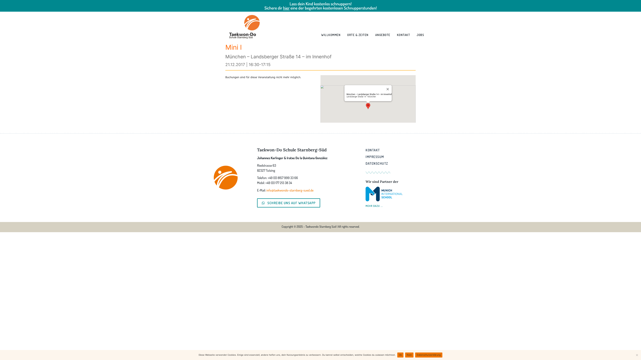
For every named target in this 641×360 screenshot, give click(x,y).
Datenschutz (377, 163)
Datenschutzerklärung (429, 355)
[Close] (388, 89)
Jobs (420, 35)
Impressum (375, 156)
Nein (409, 355)
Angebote (382, 35)
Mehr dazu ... (374, 206)
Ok (400, 355)
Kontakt (403, 35)
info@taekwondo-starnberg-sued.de (289, 190)
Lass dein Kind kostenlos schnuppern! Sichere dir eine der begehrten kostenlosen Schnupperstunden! (320, 5)
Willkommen (331, 35)
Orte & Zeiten (358, 35)
